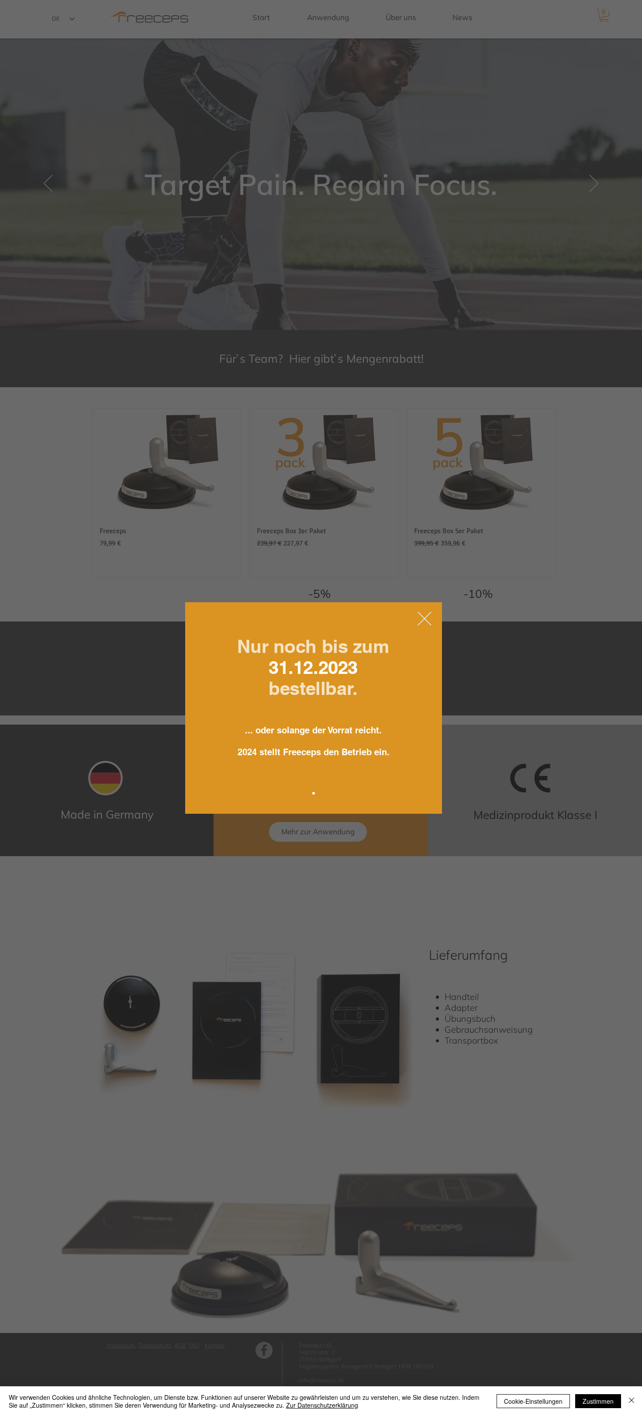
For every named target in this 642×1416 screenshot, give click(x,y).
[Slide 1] (313, 793)
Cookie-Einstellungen (533, 1401)
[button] (424, 618)
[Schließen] (631, 1401)
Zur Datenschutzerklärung (322, 1405)
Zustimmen (598, 1401)
